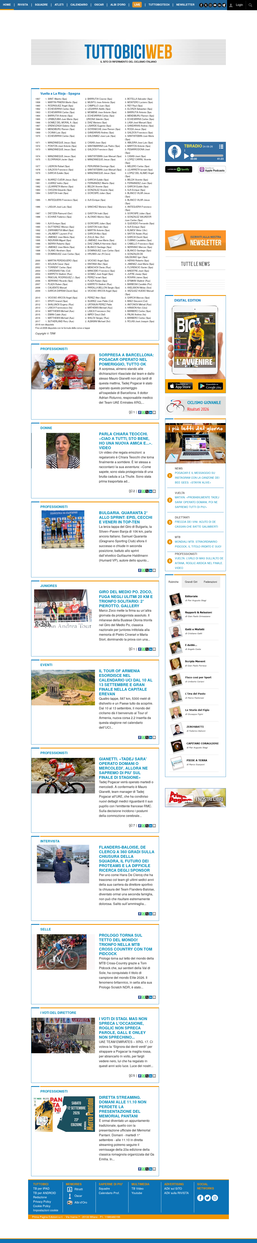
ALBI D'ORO (117, 4)
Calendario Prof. (109, 1193)
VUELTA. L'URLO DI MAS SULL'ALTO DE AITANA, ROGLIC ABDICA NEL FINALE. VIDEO (199, 563)
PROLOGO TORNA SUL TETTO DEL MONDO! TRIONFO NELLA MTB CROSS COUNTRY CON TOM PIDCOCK (125, 944)
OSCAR (99, 4)
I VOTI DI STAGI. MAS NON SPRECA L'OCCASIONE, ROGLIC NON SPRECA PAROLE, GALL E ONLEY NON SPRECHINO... (123, 1028)
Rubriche (173, 582)
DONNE (46, 428)
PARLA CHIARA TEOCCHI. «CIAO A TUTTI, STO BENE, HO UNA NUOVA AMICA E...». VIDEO (125, 440)
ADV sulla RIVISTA (176, 1193)
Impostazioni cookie (45, 1210)
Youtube (137, 1193)
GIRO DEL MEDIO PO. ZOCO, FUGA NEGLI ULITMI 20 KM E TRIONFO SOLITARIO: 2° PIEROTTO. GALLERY (126, 598)
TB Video (138, 1188)
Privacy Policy (42, 1201)
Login (239, 4)
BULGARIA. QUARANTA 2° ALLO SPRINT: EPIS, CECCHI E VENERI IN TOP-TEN (125, 517)
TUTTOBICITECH (159, 4)
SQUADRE (41, 4)
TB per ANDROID (44, 1193)
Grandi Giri (191, 582)
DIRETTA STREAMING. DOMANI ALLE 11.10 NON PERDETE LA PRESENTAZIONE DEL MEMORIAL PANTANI (122, 1106)
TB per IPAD (41, 1188)
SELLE (45, 929)
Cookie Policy (41, 1206)
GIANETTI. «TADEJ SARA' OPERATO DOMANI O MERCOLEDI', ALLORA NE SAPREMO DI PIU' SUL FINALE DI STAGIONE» (123, 768)
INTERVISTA (50, 841)
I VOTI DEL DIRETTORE (58, 1012)
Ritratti (78, 1189)
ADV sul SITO (173, 1188)
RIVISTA (23, 4)
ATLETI (59, 4)
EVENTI (46, 664)
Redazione (40, 1197)
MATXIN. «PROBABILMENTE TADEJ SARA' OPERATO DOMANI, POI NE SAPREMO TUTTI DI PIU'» (197, 502)
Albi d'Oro (80, 1202)
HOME (7, 4)
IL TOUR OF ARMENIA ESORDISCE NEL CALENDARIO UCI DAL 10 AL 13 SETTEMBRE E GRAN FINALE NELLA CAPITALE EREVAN (126, 682)
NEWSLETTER (185, 4)
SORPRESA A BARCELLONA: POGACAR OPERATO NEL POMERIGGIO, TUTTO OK (126, 359)
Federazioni (210, 582)
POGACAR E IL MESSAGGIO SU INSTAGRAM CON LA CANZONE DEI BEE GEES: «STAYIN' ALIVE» (197, 477)
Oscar (78, 1195)
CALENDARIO (79, 4)
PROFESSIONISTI (53, 348)
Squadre (104, 1188)
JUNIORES (48, 585)
